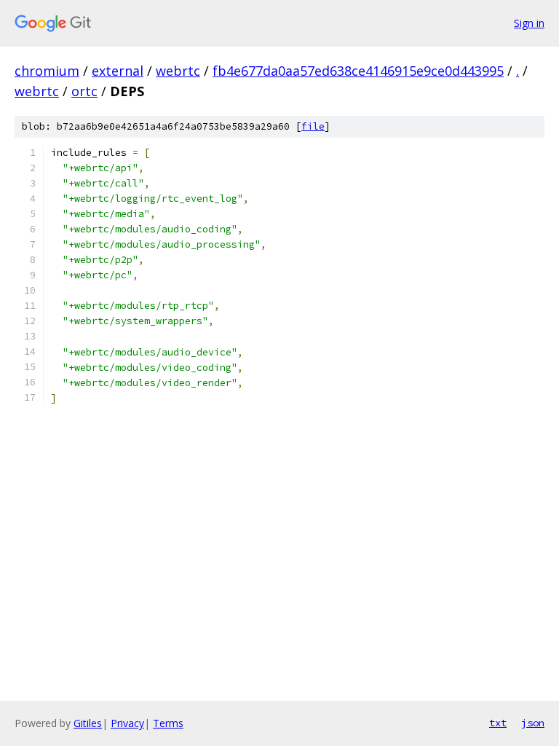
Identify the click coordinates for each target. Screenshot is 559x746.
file (313, 126)
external (117, 70)
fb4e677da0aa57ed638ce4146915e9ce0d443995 (358, 70)
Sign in (529, 23)
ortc (84, 91)
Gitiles (88, 723)
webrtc (178, 70)
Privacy (127, 723)
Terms (168, 723)
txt (498, 722)
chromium (47, 70)
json (532, 722)
